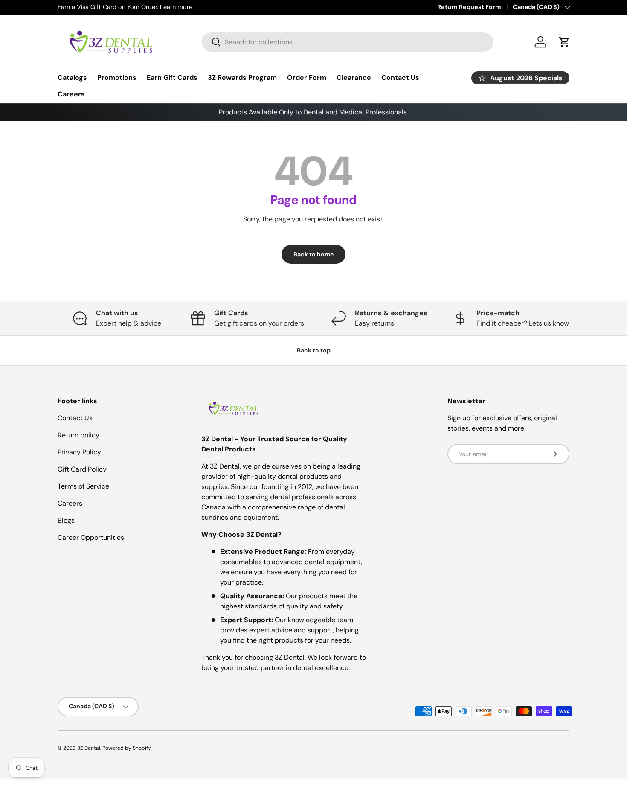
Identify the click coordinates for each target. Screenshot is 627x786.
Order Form (306, 77)
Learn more (176, 7)
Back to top (314, 350)
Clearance (354, 77)
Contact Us (400, 77)
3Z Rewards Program (242, 77)
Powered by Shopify (126, 748)
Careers (71, 94)
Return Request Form (469, 7)
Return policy (78, 435)
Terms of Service (83, 486)
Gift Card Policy (82, 469)
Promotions (116, 77)
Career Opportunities (91, 537)
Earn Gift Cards (172, 77)
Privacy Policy (79, 452)
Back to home (313, 254)
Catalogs (72, 77)
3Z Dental (88, 748)
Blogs (66, 520)
